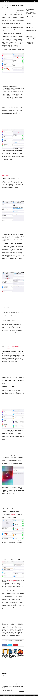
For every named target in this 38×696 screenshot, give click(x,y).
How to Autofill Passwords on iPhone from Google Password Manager (31, 35)
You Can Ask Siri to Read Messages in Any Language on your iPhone (5, 656)
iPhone (3, 653)
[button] (34, 1)
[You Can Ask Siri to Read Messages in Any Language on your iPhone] (5, 651)
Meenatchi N (3, 10)
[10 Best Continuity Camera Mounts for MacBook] (20, 651)
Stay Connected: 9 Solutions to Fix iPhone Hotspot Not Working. (13, 656)
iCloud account (12, 580)
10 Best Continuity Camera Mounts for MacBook (20, 655)
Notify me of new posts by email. (7, 690)
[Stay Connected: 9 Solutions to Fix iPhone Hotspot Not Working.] (13, 651)
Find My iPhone (14, 514)
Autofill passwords (6, 109)
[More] (19, 645)
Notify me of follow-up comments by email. (9, 689)
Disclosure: (3, 640)
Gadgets (18, 653)
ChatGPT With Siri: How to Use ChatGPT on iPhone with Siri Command (31, 22)
